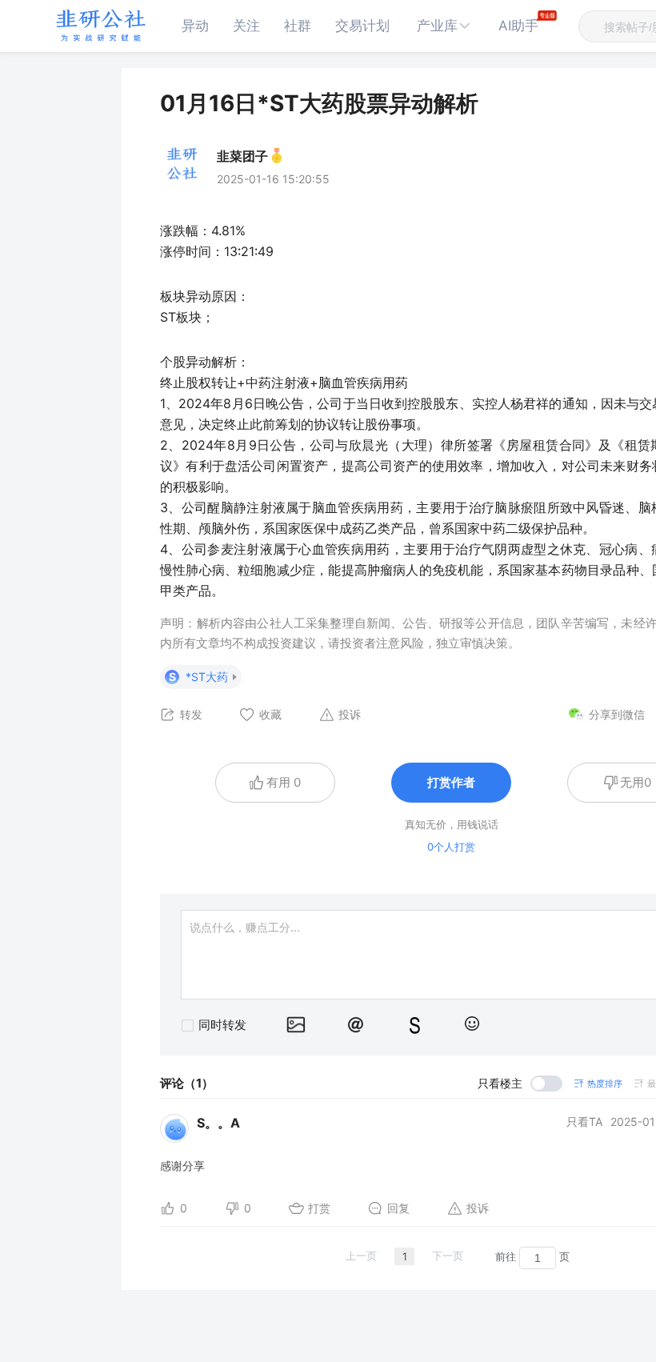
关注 (246, 26)
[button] (444, 26)
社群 (297, 26)
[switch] (520, 1084)
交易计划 (362, 26)
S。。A (218, 1123)
